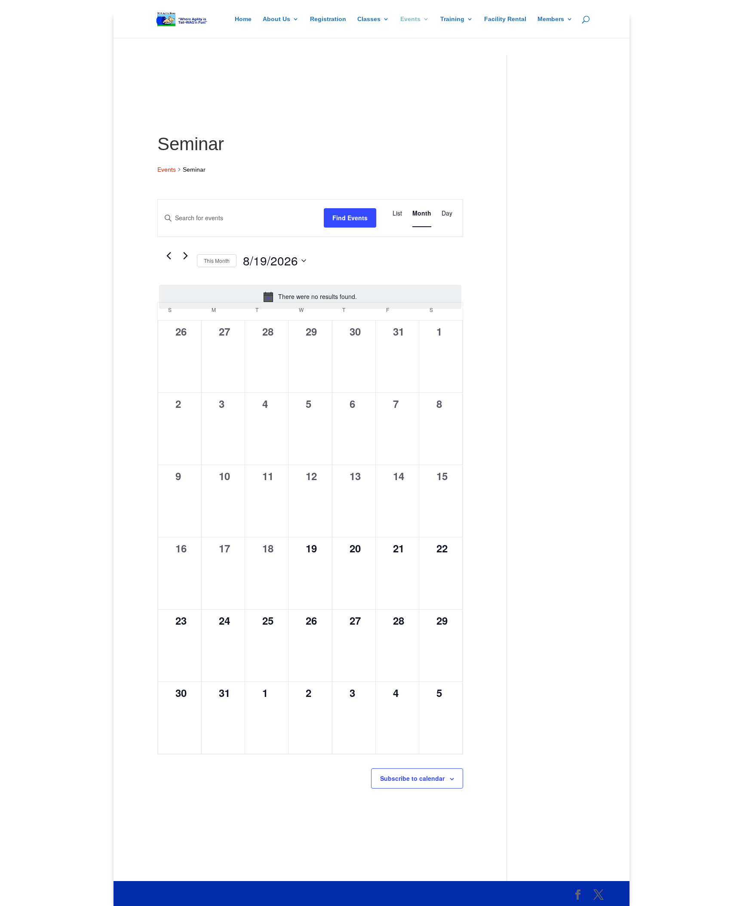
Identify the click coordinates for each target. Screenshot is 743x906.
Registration (328, 19)
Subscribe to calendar (412, 778)
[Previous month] (168, 256)
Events (410, 19)
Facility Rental (505, 19)
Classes (369, 19)
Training (452, 19)
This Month (217, 260)
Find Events (350, 217)
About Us (276, 19)
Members (550, 19)
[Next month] (185, 256)
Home (243, 19)
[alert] (310, 297)
